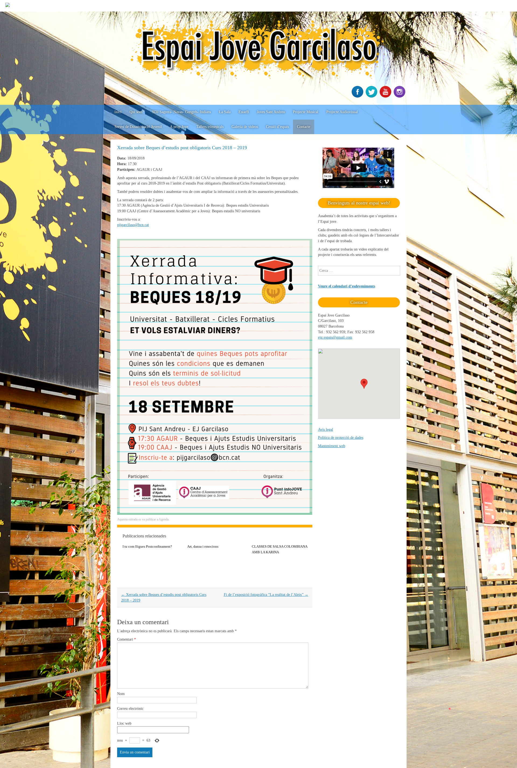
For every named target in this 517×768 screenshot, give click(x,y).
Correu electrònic (130, 709)
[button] (364, 384)
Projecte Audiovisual (342, 112)
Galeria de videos (245, 127)
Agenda (164, 519)
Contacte (303, 127)
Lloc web (124, 723)
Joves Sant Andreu (271, 112)
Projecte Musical (305, 112)
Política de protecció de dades (340, 438)
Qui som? (137, 112)
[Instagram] (400, 96)
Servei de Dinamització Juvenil (138, 127)
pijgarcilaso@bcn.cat (133, 225)
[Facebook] (358, 96)
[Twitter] (372, 96)
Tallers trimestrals (209, 127)
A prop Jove (179, 127)
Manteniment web (331, 446)
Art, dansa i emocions (202, 546)
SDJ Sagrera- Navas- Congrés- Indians (181, 112)
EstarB (244, 112)
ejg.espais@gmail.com (335, 337)
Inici (117, 112)
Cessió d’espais (277, 127)
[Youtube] (386, 96)
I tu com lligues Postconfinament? (147, 546)
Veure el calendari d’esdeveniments (346, 286)
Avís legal (325, 430)
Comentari (126, 639)
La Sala (224, 112)
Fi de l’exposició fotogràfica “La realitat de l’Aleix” (266, 595)
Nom (121, 694)
